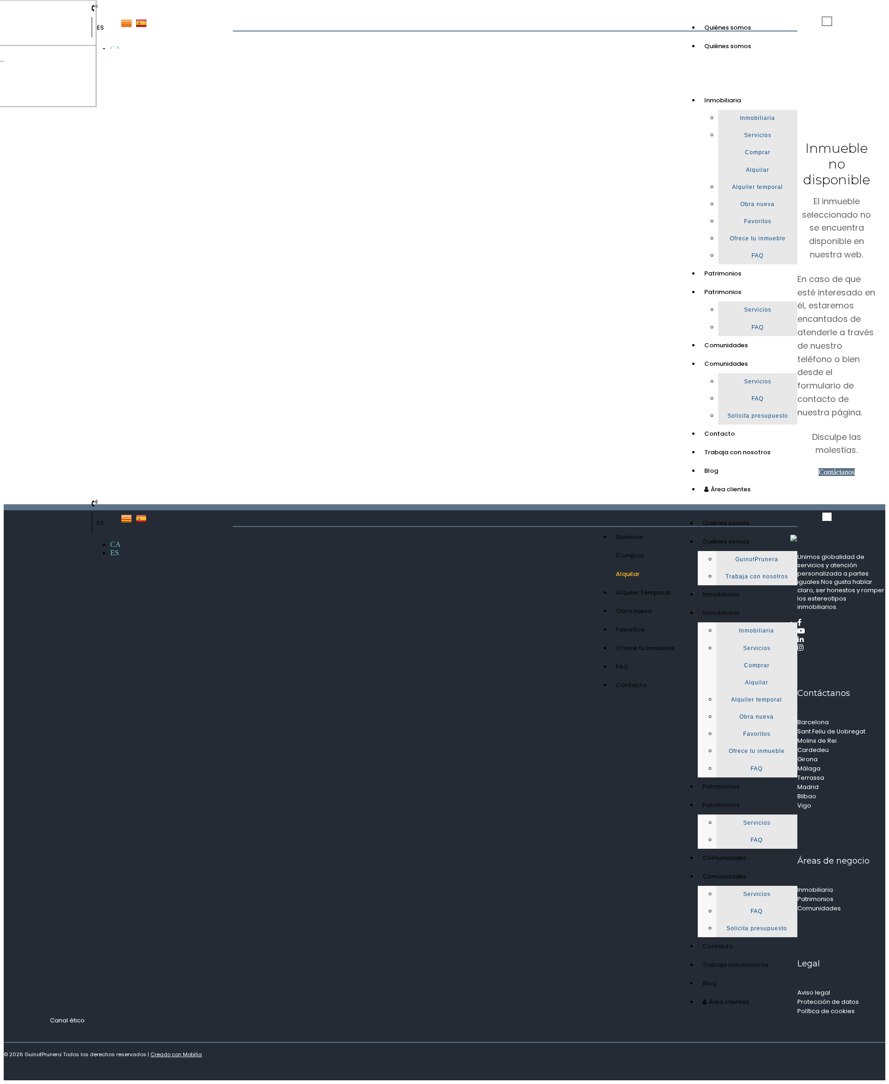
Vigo (804, 805)
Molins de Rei (817, 740)
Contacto (719, 433)
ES (100, 27)
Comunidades (726, 345)
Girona (807, 759)
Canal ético (67, 1020)
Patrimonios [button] (722, 292)
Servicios (757, 135)
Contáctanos (837, 472)
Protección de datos (828, 1001)
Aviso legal (813, 992)
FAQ (757, 255)
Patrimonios (722, 273)
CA (115, 544)
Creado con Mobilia (176, 1054)
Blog (711, 470)
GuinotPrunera (756, 559)
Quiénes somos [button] (727, 46)
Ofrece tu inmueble (758, 238)
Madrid (808, 787)
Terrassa (810, 777)
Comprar (757, 152)
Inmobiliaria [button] (722, 100)
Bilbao (806, 796)
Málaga (808, 768)
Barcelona (813, 722)
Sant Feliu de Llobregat (831, 731)
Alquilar (757, 170)
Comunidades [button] (726, 363)
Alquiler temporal (757, 187)
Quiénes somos (727, 27)
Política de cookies (826, 1011)
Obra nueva (757, 204)
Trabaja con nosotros (737, 452)
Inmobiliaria (757, 118)
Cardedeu (813, 750)
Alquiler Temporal (643, 592)
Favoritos (757, 221)
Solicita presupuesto (757, 416)
